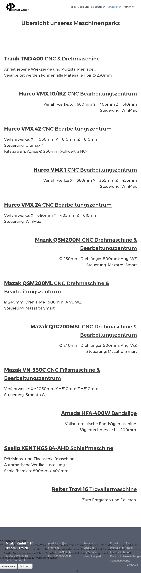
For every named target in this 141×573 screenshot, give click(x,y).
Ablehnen (25, 566)
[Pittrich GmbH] (17, 6)
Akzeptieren (8, 566)
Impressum (85, 571)
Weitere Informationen (62, 571)
